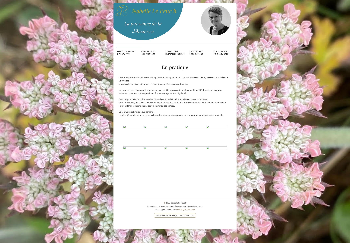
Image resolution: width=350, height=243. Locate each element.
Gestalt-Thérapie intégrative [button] (126, 52)
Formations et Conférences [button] (149, 52)
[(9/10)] (196, 156)
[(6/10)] (133, 156)
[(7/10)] (154, 156)
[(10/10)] (216, 156)
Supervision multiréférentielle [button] (175, 52)
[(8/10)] (175, 156)
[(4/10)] (196, 136)
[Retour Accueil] (125, 12)
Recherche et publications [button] (196, 52)
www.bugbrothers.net (185, 209)
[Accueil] (216, 20)
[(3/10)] (175, 136)
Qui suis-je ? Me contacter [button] (223, 52)
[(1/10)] (133, 136)
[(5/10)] (216, 136)
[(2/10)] (154, 136)
